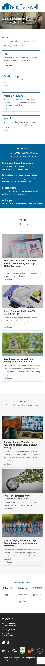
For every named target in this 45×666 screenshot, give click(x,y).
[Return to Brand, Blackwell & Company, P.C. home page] (20, 6)
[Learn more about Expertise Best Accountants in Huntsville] (40, 651)
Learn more (12, 65)
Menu (41, 5)
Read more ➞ (22, 279)
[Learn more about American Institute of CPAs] (6, 650)
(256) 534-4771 (8, 636)
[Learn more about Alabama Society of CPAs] (15, 650)
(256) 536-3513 (8, 634)
